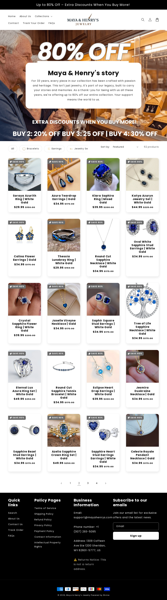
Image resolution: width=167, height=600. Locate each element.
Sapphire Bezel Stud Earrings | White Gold (24, 455)
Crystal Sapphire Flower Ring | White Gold (24, 325)
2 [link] (79, 483)
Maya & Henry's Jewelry (78, 595)
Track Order (15, 530)
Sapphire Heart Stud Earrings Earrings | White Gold (103, 456)
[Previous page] (61, 483)
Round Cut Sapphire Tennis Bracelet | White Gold (63, 392)
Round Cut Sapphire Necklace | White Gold (103, 261)
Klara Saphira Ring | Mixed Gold (103, 199)
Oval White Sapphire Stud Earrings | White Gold (142, 247)
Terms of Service (45, 508)
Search (12, 513)
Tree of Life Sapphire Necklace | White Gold (142, 328)
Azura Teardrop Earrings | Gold (64, 197)
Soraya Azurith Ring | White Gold (24, 199)
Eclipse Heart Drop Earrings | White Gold (103, 391)
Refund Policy (43, 519)
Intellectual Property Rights (47, 544)
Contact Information (47, 536)
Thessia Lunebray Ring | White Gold (64, 260)
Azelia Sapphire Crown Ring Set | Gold (63, 455)
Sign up (136, 536)
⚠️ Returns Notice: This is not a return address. (90, 564)
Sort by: (105, 146)
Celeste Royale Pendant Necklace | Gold (142, 455)
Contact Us (15, 524)
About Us (14, 518)
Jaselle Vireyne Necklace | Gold (64, 322)
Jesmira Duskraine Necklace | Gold (142, 391)
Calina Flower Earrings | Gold (24, 258)
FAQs (11, 535)
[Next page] (105, 483)
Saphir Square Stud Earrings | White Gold (103, 324)
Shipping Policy (43, 514)
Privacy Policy (43, 525)
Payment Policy (44, 531)
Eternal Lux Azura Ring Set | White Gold (24, 391)
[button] (43, 16)
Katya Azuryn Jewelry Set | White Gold (142, 199)
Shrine (106, 595)
